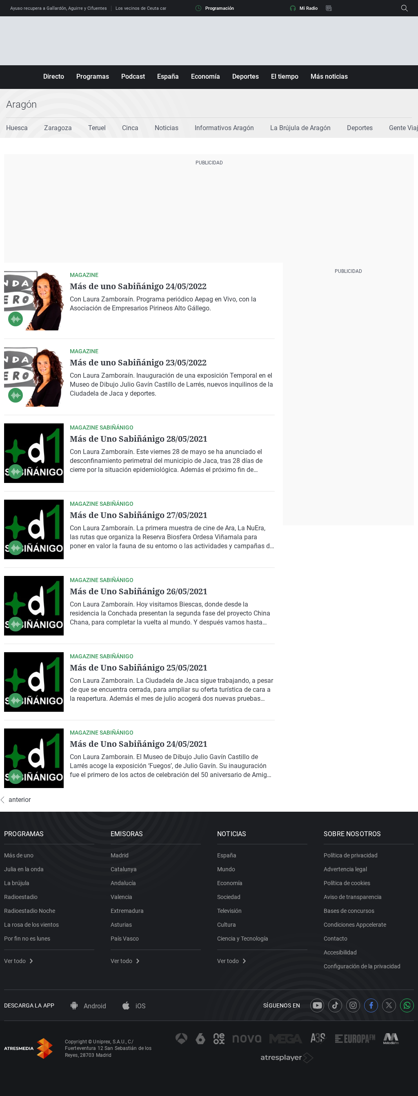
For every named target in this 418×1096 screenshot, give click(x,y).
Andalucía (123, 883)
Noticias (166, 128)
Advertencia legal (345, 869)
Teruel (97, 128)
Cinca (130, 128)
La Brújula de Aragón (300, 128)
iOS (140, 1006)
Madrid (120, 855)
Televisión (229, 911)
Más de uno (18, 855)
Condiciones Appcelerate (355, 924)
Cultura (226, 924)
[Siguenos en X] (389, 1005)
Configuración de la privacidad (362, 966)
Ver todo (15, 961)
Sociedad (228, 897)
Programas (92, 76)
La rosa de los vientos (31, 924)
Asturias (121, 924)
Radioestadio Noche (29, 911)
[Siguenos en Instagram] (353, 1005)
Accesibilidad (340, 952)
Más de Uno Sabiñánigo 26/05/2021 (138, 591)
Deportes (245, 76)
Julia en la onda (24, 869)
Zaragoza (58, 128)
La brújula (16, 883)
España (168, 76)
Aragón (21, 104)
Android (94, 1006)
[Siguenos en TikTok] (335, 1005)
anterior (20, 800)
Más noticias (329, 76)
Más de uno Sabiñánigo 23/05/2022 (138, 362)
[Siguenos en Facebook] (371, 1005)
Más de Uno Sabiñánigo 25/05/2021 (138, 667)
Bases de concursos (349, 911)
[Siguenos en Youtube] (317, 1005)
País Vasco (125, 938)
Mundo (226, 869)
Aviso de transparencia (353, 897)
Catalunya (124, 869)
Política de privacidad (351, 855)
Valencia (121, 897)
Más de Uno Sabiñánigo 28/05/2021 (138, 438)
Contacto (335, 938)
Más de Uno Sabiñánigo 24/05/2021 (138, 743)
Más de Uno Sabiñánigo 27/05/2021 (138, 514)
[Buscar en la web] (404, 8)
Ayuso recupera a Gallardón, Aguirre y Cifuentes (58, 8)
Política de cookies (347, 883)
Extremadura (127, 911)
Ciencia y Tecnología (242, 938)
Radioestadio (21, 897)
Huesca (17, 128)
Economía (205, 76)
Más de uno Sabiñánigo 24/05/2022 (138, 286)
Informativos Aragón (224, 128)
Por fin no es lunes (27, 938)
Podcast (133, 76)
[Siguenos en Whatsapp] (407, 1005)
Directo (53, 76)
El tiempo (284, 76)
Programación (219, 8)
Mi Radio (309, 8)
